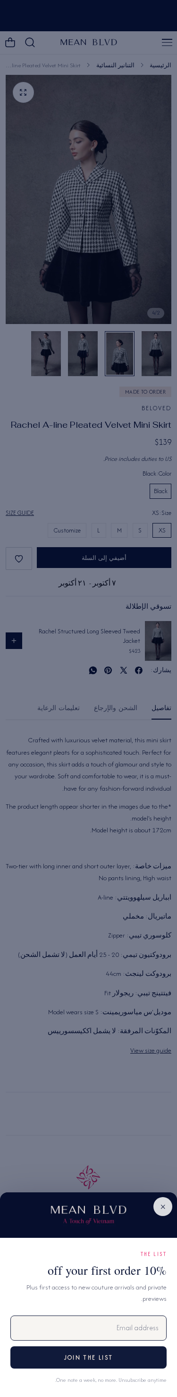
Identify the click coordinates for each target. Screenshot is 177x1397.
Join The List (88, 1357)
